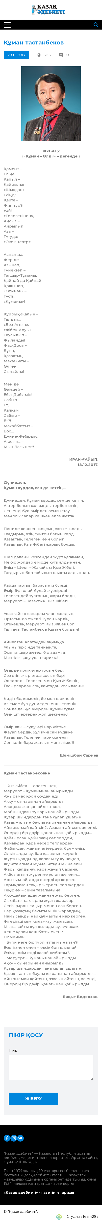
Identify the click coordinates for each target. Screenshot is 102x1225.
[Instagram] (13, 1137)
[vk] (20, 1137)
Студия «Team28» (82, 1216)
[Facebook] (7, 1137)
